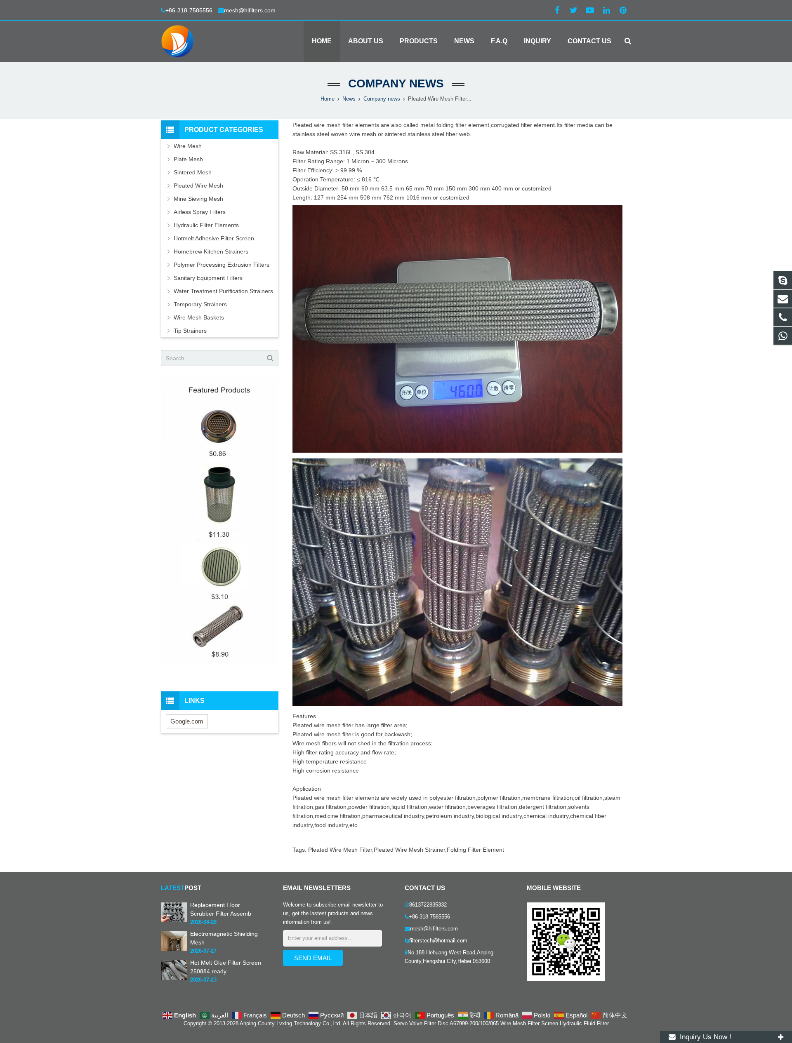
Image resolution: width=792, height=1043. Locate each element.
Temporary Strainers (200, 304)
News (349, 99)
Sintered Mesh (193, 172)
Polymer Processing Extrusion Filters (221, 264)
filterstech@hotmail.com (438, 941)
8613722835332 (428, 905)
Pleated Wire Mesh (198, 185)
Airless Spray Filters (200, 212)
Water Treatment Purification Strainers (223, 291)
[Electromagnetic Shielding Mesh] (174, 949)
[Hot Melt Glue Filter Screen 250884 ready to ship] (174, 978)
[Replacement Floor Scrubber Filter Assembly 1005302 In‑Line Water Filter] (174, 920)
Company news (396, 83)
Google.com (186, 721)
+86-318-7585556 (189, 10)
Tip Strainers (190, 330)
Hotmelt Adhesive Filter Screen (214, 238)
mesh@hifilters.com (250, 10)
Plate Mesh (188, 159)
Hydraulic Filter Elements (206, 225)
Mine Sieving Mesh (198, 198)
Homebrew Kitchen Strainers (211, 251)
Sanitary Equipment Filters (208, 278)
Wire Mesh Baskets (199, 317)
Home (328, 99)
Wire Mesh (188, 146)
